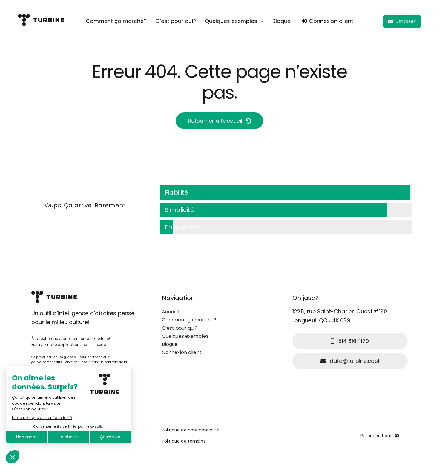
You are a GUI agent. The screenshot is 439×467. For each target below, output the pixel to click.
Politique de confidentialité (190, 430)
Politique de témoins (183, 441)
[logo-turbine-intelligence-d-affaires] (41, 17)
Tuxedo (99, 344)
